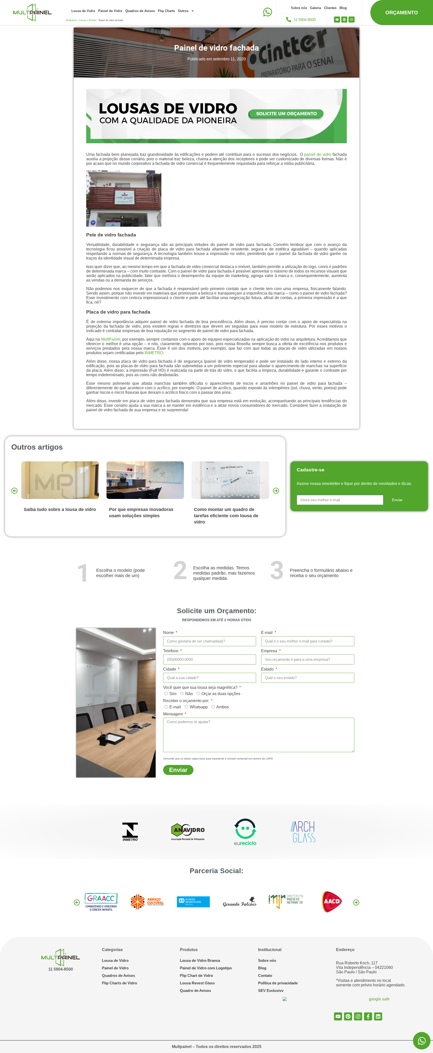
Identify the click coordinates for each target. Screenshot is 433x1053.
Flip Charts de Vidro (119, 983)
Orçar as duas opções (220, 694)
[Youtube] (337, 20)
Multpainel (71, 20)
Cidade (170, 669)
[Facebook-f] (368, 1016)
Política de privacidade (278, 983)
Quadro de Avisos (195, 990)
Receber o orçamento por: (186, 701)
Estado (268, 669)
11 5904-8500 (60, 969)
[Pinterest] (344, 20)
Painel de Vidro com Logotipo (206, 968)
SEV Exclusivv (270, 990)
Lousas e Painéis (87, 20)
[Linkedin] (378, 1016)
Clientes (330, 8)
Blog (343, 8)
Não (189, 694)
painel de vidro (317, 154)
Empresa (269, 651)
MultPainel (110, 339)
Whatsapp (199, 707)
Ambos (222, 707)
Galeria (315, 8)
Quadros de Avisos (140, 11)
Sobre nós (299, 8)
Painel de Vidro (110, 11)
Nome (169, 632)
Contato (265, 975)
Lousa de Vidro (83, 11)
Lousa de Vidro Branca (200, 960)
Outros (183, 11)
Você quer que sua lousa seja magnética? (201, 687)
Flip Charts (166, 11)
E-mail (267, 632)
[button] (14, 491)
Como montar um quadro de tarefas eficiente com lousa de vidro (141, 515)
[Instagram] (352, 20)
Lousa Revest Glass (197, 983)
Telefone (171, 651)
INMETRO (153, 353)
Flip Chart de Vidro (196, 975)
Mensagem (173, 714)
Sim (172, 694)
